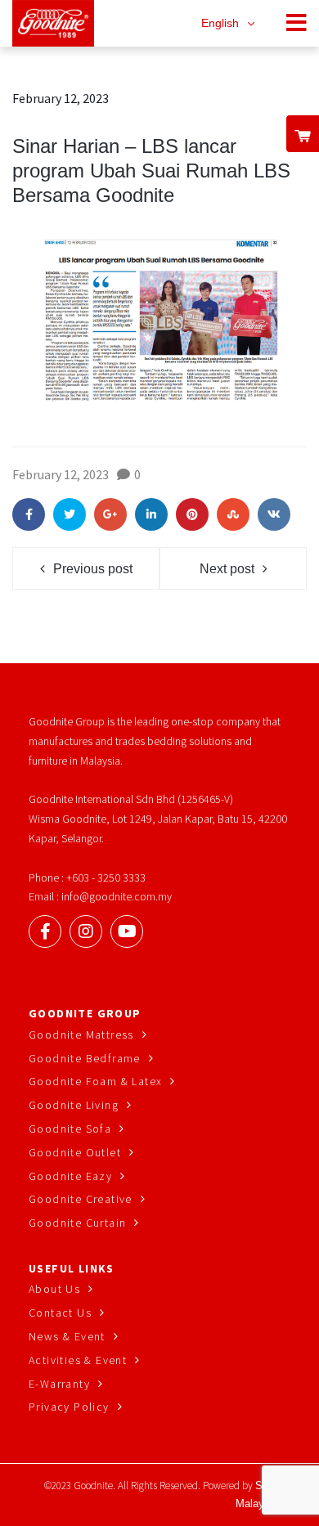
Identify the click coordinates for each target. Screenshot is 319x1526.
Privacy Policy (69, 1406)
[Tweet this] (69, 514)
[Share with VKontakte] (274, 514)
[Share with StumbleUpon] (233, 514)
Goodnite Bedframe (85, 1058)
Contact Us (60, 1312)
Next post (227, 569)
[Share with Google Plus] (110, 514)
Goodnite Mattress (81, 1034)
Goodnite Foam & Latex (95, 1081)
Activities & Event (78, 1360)
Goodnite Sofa (70, 1128)
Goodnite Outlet (75, 1152)
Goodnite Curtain (77, 1222)
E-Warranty (59, 1383)
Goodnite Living (74, 1104)
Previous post (93, 569)
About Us (54, 1288)
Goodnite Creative (81, 1199)
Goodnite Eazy (70, 1176)
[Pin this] (192, 514)
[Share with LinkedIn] (151, 514)
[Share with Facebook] (28, 514)
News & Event (67, 1336)
